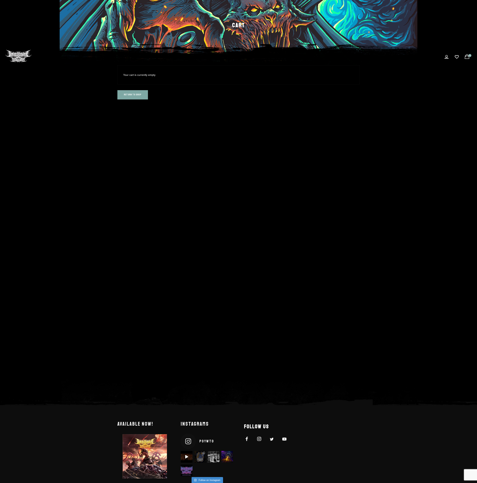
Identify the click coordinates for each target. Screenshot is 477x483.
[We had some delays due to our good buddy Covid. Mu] (186, 470)
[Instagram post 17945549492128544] (186, 457)
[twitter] (274, 440)
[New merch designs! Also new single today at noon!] (200, 457)
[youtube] (284, 441)
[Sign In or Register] (446, 57)
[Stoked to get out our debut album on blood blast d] (213, 457)
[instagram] (261, 440)
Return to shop (132, 94)
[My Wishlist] (457, 57)
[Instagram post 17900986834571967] (227, 457)
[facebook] (249, 440)
